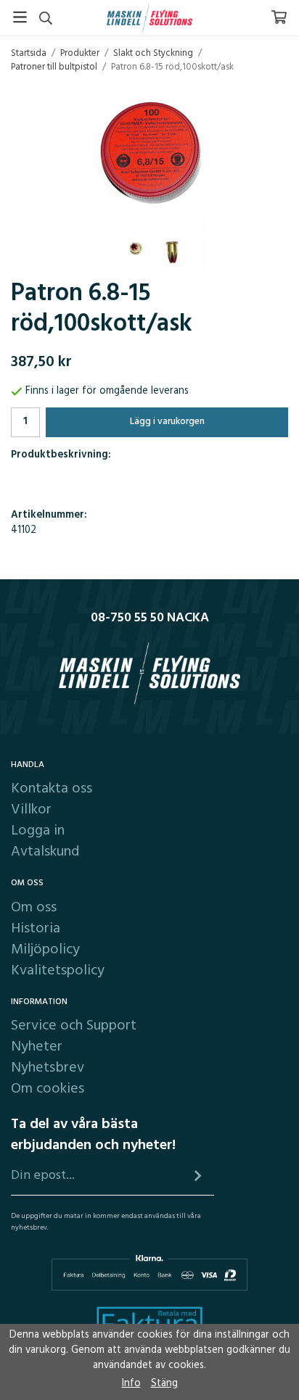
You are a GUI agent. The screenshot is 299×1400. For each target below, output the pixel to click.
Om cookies (47, 1089)
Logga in (38, 830)
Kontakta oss (51, 788)
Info (131, 1383)
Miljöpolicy (45, 949)
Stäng (164, 1383)
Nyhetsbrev (47, 1068)
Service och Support (73, 1025)
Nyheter (36, 1047)
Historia (35, 928)
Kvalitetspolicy (58, 970)
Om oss (34, 907)
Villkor (31, 809)
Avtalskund (45, 851)
